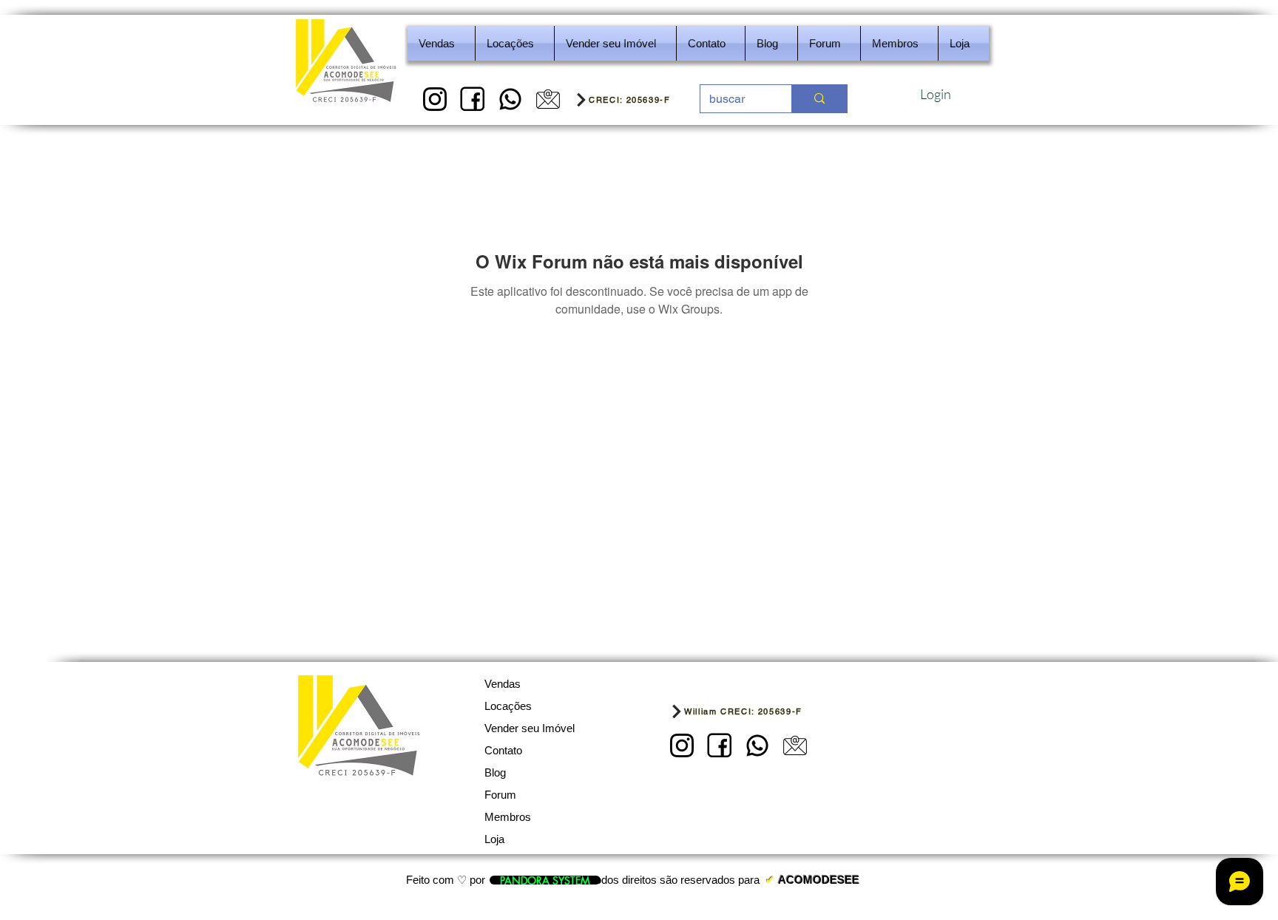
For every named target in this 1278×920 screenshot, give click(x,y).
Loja (494, 839)
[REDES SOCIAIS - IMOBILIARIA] (510, 99)
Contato (503, 750)
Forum (500, 794)
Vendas (502, 683)
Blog (495, 772)
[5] (548, 99)
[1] (435, 99)
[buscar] (819, 98)
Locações (508, 706)
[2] (472, 99)
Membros (507, 817)
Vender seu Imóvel (529, 728)
